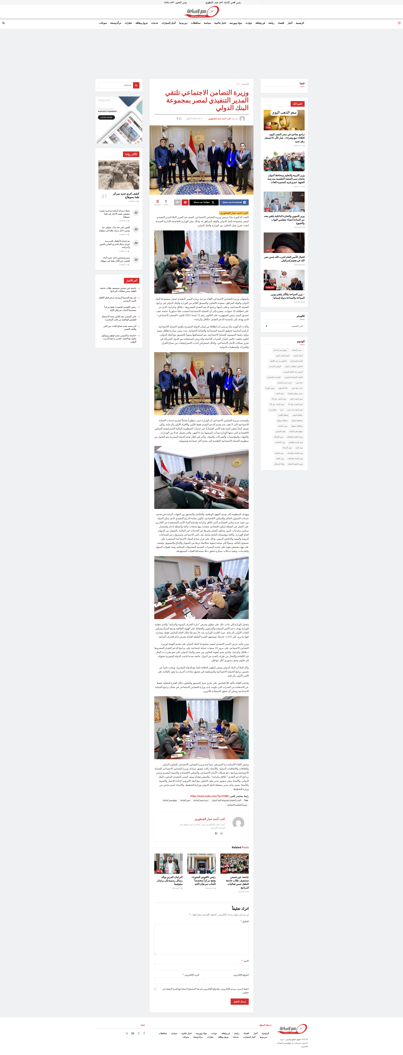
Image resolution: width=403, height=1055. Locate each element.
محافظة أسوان (297, 421)
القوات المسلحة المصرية (293, 377)
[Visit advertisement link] (201, 2)
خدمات (154, 23)
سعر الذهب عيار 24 (277, 404)
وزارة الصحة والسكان (295, 437)
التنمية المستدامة (296, 361)
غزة (281, 410)
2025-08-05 (298, 227)
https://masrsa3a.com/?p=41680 (209, 796)
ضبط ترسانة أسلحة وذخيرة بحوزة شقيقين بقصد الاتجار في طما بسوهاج (114, 213)
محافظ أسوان (297, 415)
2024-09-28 (298, 265)
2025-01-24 (298, 302)
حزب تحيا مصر (297, 388)
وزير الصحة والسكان (295, 458)
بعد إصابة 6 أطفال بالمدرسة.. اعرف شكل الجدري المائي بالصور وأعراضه (114, 244)
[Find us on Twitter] (138, 1033)
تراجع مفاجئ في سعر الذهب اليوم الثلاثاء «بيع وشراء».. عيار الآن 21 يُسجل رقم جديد (284, 138)
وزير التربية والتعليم (296, 442)
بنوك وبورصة (236, 23)
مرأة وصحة (115, 23)
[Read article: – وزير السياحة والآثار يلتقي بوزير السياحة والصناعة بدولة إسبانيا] (284, 280)
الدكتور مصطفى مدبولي (294, 366)
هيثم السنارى (280, 431)
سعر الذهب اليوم (296, 399)
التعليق (244, 921)
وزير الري (299, 448)
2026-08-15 (176, 888)
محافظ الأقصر (283, 415)
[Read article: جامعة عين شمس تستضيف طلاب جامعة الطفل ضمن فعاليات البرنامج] (234, 864)
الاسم (245, 960)
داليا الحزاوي (283, 388)
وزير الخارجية (280, 442)
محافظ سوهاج (282, 421)
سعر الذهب (279, 393)
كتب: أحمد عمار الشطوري (219, 118)
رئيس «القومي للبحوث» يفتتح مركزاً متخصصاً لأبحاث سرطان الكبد (204, 881)
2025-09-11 (198, 118)
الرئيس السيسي (275, 366)
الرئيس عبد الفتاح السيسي (293, 372)
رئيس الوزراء (270, 388)
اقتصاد (281, 23)
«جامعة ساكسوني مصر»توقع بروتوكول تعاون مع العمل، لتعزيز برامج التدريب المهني (118, 338)
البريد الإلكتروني (190, 974)
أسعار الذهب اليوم (282, 356)
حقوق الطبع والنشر (293, 1039)
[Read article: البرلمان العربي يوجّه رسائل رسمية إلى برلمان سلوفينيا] (168, 864)
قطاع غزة (272, 410)
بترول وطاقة (142, 23)
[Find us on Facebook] (144, 1033)
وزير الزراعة (287, 448)
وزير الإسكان (278, 437)
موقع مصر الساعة (170, 800)
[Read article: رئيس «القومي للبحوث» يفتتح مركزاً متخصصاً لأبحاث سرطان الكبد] (201, 864)
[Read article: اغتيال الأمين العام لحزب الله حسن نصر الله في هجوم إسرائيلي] (284, 243)
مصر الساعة (185, 800)
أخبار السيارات (169, 23)
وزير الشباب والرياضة (295, 453)
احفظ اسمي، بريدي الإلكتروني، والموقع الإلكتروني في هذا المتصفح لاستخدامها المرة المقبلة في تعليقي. (205, 991)
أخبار (290, 23)
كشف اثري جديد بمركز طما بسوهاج (126, 195)
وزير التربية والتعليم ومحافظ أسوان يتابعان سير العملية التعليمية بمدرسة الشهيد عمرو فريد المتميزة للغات (286, 179)
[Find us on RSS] (127, 1033)
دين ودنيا (183, 23)
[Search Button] (3, 23)
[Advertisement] (201, 51)
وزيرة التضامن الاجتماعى (237, 805)
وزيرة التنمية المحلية (295, 464)
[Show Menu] (399, 23)
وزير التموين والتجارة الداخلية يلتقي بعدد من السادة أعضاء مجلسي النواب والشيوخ (284, 220)
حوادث (248, 23)
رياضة (271, 23)
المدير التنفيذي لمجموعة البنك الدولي (226, 800)
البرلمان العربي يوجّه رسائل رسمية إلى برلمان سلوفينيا (170, 881)
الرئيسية (300, 23)
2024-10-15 (298, 146)
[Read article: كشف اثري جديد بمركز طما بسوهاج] (118, 175)
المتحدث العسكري (273, 377)
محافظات (196, 23)
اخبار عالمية (220, 23)
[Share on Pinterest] (185, 202)
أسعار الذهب (298, 356)
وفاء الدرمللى (279, 464)
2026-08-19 (242, 892)
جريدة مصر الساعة (201, 800)
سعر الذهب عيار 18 (279, 399)
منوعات (103, 23)
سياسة (207, 23)
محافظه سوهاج (297, 426)
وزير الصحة (279, 453)
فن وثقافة (260, 23)
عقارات (128, 23)
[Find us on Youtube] (132, 1033)
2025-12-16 (298, 187)
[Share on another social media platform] (177, 202)
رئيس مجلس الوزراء (295, 393)
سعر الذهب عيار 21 (295, 404)
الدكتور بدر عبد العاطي (278, 361)
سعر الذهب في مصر (295, 410)
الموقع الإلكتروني (241, 975)
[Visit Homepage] (201, 12)
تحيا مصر (299, 383)
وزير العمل (280, 458)
